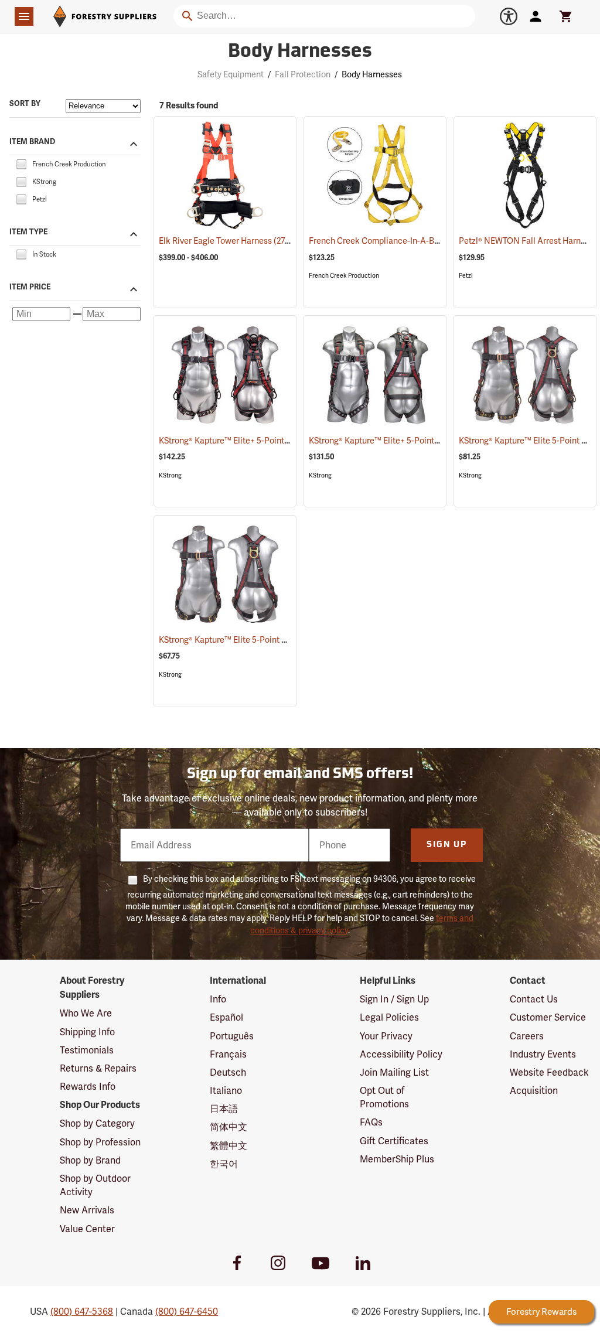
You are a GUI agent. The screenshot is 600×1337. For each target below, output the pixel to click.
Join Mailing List (394, 1072)
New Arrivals (87, 1210)
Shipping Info (87, 1032)
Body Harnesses (300, 52)
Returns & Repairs (98, 1068)
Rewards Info (87, 1086)
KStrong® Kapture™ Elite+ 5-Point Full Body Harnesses (275, 440)
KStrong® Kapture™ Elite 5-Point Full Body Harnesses (272, 640)
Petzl (466, 275)
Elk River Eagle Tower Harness (230, 241)
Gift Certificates (394, 1141)
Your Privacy (386, 1036)
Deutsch (228, 1072)
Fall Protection (302, 74)
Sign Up (447, 845)
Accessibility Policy (401, 1054)
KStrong (170, 475)
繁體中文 (228, 1146)
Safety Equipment (230, 74)
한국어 (224, 1164)
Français (228, 1054)
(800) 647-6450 (186, 1311)
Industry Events (543, 1054)
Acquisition (534, 1090)
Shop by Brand (90, 1160)
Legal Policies (389, 1017)
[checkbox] (21, 163)
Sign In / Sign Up (394, 999)
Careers (527, 1036)
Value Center (87, 1229)
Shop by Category (97, 1123)
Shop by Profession (100, 1142)
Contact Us (534, 999)
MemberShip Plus (397, 1159)
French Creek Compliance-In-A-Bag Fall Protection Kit (425, 241)
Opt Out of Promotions (384, 1097)
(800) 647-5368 (81, 1311)
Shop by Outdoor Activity (95, 1185)
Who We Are (86, 1013)
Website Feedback (549, 1072)
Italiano (226, 1090)
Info (218, 999)
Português (232, 1036)
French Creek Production (344, 275)
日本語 (224, 1109)
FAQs (371, 1122)
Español (226, 1017)
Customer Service (548, 1017)
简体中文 (228, 1127)
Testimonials (87, 1050)
